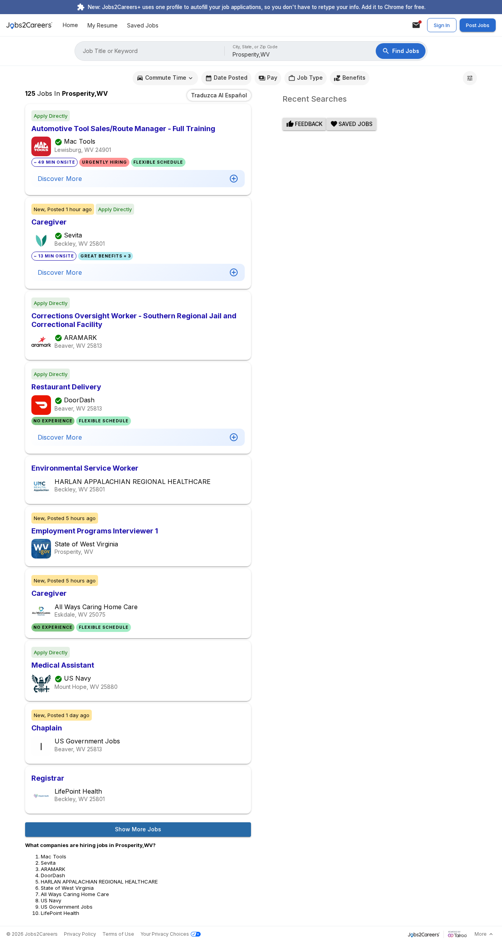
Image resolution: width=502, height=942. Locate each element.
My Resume (102, 25)
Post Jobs (477, 25)
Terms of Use (118, 934)
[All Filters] (470, 78)
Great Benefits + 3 (105, 256)
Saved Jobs (142, 25)
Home (70, 25)
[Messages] (416, 25)
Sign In (442, 25)
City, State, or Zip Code (255, 46)
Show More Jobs (138, 829)
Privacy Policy (80, 934)
